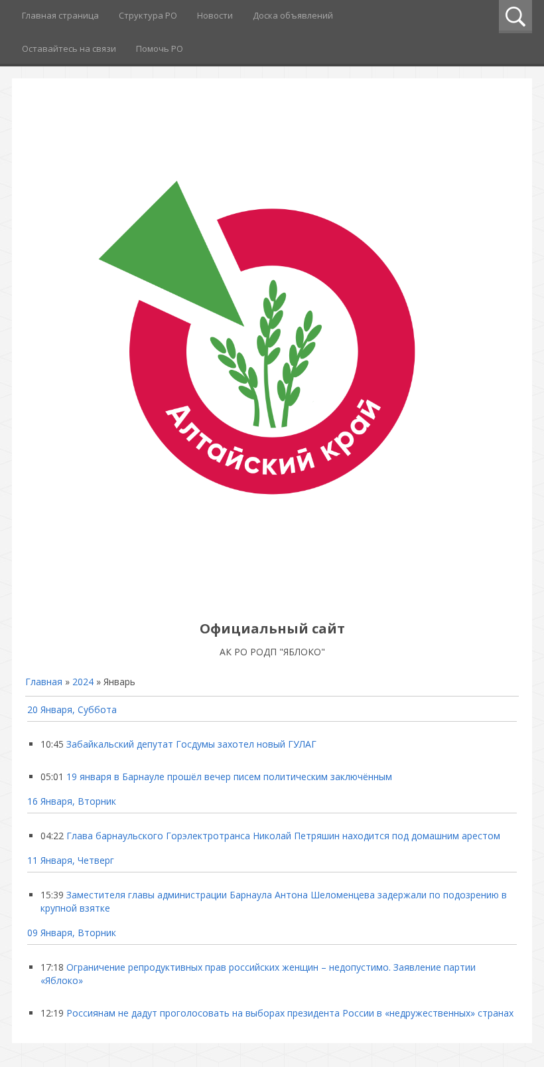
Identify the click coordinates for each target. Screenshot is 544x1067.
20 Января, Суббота (72, 709)
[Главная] (272, 598)
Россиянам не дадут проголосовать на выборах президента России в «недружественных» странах (289, 1013)
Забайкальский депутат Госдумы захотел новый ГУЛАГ (191, 744)
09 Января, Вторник (71, 932)
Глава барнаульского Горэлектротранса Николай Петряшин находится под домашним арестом (283, 835)
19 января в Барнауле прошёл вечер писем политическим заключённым (229, 776)
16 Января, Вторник (71, 801)
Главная (43, 681)
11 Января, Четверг (70, 860)
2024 (83, 681)
